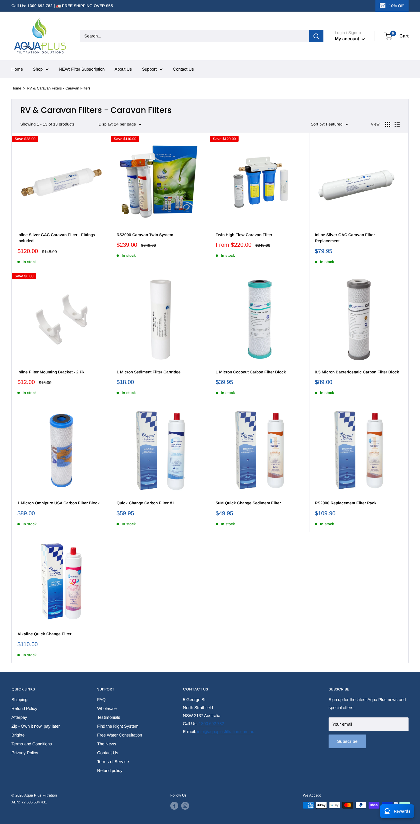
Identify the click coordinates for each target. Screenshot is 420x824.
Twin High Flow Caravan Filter (244, 234)
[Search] (316, 36)
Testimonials (108, 717)
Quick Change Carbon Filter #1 (145, 503)
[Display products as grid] (387, 124)
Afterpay (19, 717)
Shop (38, 69)
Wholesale (107, 708)
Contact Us (183, 69)
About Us (123, 69)
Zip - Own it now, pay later (35, 726)
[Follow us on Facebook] (174, 806)
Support (149, 69)
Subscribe (347, 741)
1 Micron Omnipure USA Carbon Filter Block (58, 503)
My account (347, 38)
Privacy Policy (24, 752)
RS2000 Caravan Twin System (145, 234)
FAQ (101, 699)
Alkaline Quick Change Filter (44, 634)
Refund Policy (24, 708)
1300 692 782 (211, 723)
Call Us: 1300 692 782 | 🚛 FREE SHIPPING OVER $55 (62, 5)
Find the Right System (118, 726)
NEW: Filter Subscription (82, 69)
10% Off (396, 5)
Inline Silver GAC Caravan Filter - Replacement (346, 237)
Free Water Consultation (119, 735)
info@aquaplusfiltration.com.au (225, 731)
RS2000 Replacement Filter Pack (346, 503)
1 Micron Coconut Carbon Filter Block (251, 372)
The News (106, 743)
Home (17, 69)
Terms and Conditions (31, 743)
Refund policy (110, 770)
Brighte (18, 735)
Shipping (19, 699)
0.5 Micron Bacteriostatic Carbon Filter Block (357, 372)
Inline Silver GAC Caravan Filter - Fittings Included (56, 237)
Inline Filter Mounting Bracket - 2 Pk (51, 372)
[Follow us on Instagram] (185, 806)
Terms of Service (113, 761)
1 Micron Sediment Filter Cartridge (149, 372)
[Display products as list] (397, 124)
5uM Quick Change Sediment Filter (248, 503)
